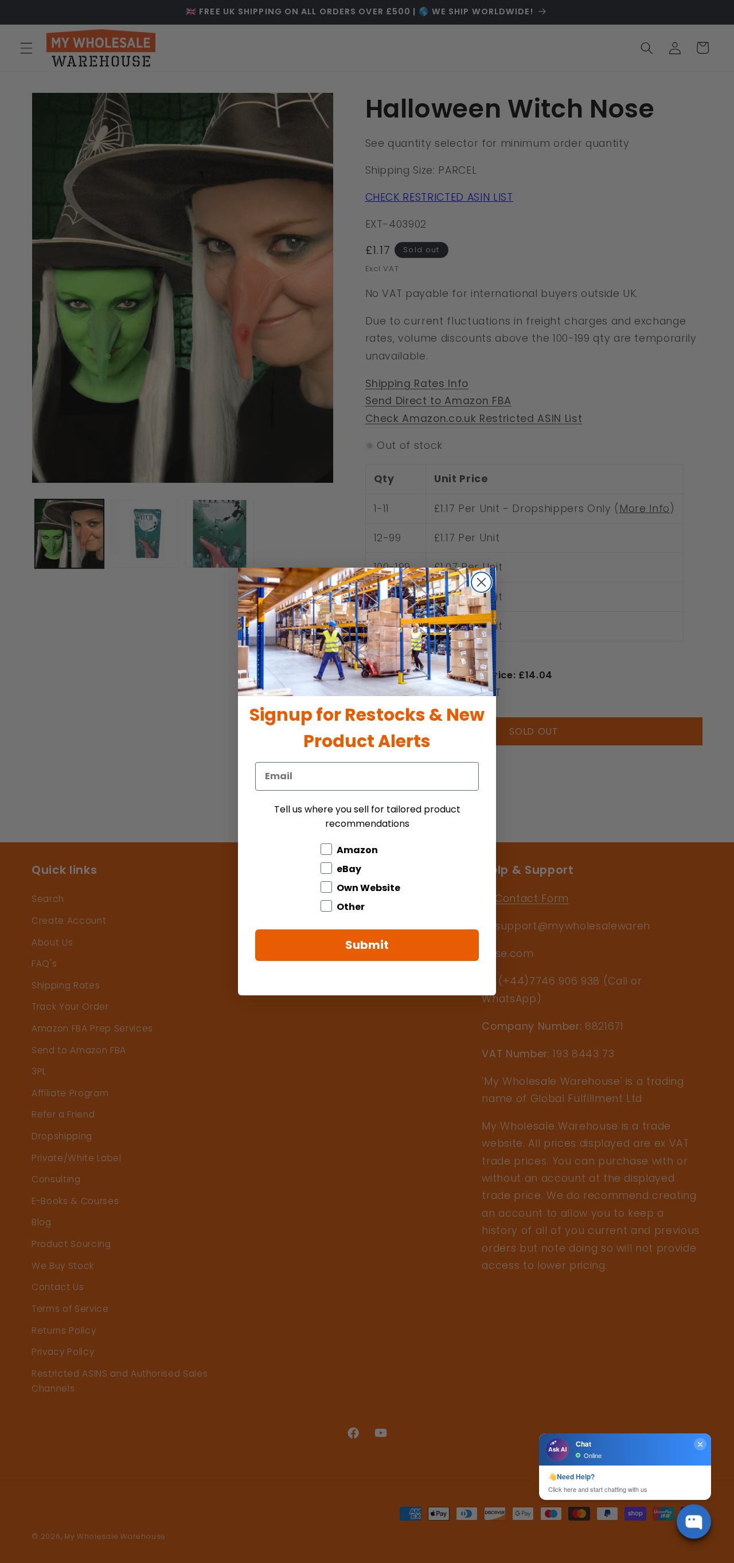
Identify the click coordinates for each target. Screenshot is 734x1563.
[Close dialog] (481, 582)
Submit (367, 945)
